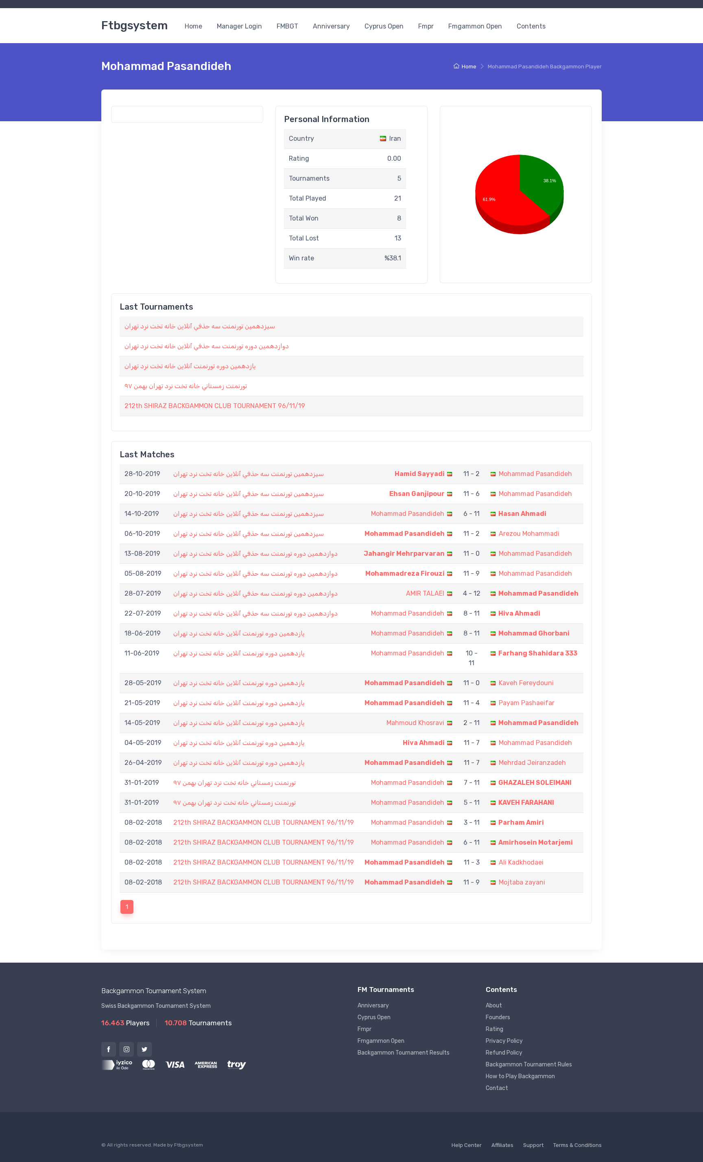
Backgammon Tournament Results (404, 1052)
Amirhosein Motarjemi (535, 842)
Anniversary (331, 26)
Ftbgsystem (134, 25)
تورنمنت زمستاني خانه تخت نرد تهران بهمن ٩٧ (185, 386)
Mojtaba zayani (522, 882)
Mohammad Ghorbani (534, 633)
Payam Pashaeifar (527, 703)
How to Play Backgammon (520, 1076)
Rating (494, 1029)
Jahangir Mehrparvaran (404, 553)
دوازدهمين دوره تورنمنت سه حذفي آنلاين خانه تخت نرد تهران (206, 346)
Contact (497, 1088)
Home (193, 26)
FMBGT (287, 26)
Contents (531, 26)
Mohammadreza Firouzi (405, 573)
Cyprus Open (384, 26)
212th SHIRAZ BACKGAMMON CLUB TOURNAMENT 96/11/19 (214, 406)
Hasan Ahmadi (522, 514)
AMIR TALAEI (425, 593)
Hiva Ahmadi (519, 613)
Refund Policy (504, 1052)
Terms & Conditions (577, 1145)
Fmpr (426, 26)
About (494, 1005)
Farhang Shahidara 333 (537, 653)
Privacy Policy (504, 1041)
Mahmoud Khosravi (415, 723)
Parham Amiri (521, 822)
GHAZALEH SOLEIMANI (535, 782)
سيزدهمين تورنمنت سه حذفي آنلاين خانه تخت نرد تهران (199, 326)
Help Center (467, 1145)
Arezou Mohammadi (529, 533)
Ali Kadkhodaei (521, 862)
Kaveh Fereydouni (526, 683)
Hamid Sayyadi (420, 474)
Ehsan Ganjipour (417, 494)
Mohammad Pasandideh (535, 474)
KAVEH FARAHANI (526, 802)
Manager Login (239, 26)
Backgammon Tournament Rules (529, 1064)
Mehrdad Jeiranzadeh (532, 763)
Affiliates (502, 1145)
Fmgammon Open (475, 26)
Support (533, 1145)
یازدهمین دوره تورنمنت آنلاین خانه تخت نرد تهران (190, 366)
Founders (498, 1017)
